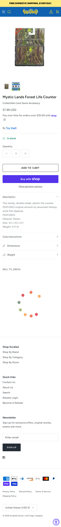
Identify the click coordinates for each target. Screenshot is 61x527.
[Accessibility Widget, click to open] (56, 522)
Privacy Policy (9, 491)
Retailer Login (10, 397)
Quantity (7, 146)
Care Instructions (12, 236)
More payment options (30, 186)
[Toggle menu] (3, 11)
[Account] (50, 11)
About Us (8, 387)
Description (9, 196)
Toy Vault (11, 128)
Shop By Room (11, 362)
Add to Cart (30, 167)
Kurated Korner (17, 516)
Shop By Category (13, 357)
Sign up (11, 447)
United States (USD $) (17, 507)
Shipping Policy (9, 496)
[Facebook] (4, 457)
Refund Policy (25, 491)
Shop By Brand (11, 352)
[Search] (10, 11)
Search (6, 392)
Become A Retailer (13, 402)
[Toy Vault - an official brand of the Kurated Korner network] (30, 12)
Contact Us (9, 382)
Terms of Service (43, 491)
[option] (30, 48)
